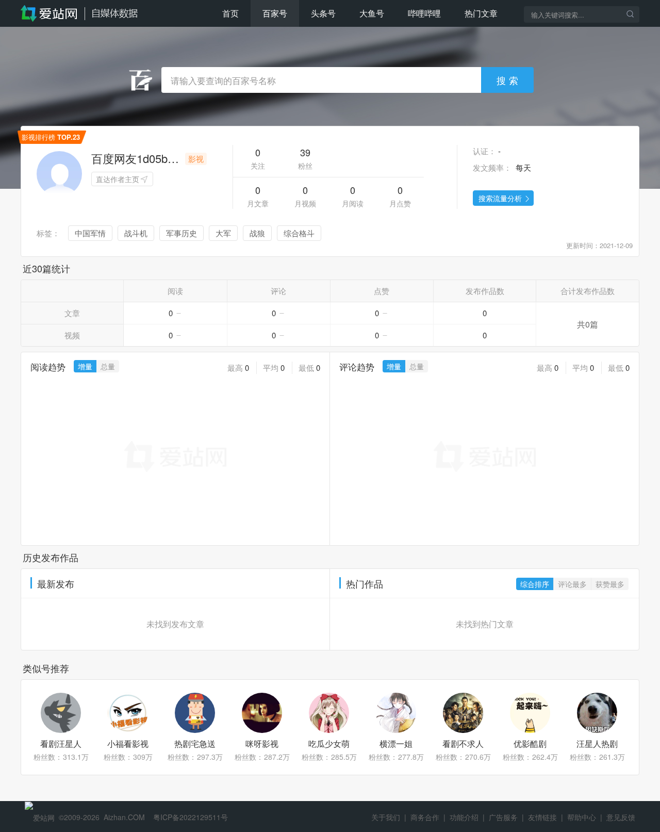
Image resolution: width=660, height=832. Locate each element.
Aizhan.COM (124, 817)
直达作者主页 (117, 179)
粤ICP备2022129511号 (190, 817)
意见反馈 (620, 817)
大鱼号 (371, 13)
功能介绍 (464, 817)
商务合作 (424, 817)
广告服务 (503, 817)
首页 (230, 13)
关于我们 (385, 817)
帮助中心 (581, 817)
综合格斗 (299, 232)
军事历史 (181, 232)
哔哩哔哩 (424, 13)
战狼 (257, 232)
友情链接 (542, 817)
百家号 (274, 13)
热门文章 (481, 13)
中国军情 (90, 232)
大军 (223, 232)
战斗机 (135, 232)
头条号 (323, 13)
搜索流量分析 (500, 198)
